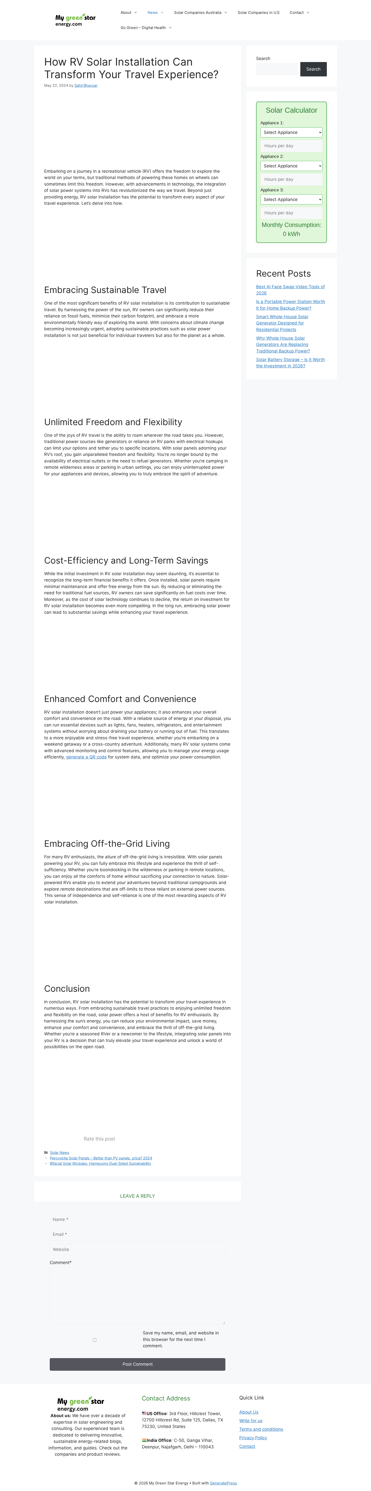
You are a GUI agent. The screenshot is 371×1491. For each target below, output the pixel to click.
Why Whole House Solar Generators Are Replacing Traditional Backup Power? (283, 345)
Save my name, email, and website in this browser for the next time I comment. (181, 1339)
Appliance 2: (272, 156)
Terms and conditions (261, 1429)
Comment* (61, 1262)
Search (263, 58)
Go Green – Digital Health (143, 27)
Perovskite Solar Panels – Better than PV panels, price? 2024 (101, 1158)
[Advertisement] (137, 132)
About (126, 12)
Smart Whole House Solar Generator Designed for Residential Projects (282, 323)
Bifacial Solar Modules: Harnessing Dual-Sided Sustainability (100, 1163)
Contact (297, 12)
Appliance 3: (272, 190)
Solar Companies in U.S (259, 12)
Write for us (250, 1420)
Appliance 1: (272, 123)
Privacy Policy (253, 1437)
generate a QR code (86, 756)
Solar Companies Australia (197, 12)
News (153, 12)
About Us (248, 1412)
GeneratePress (223, 1483)
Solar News (59, 1152)
